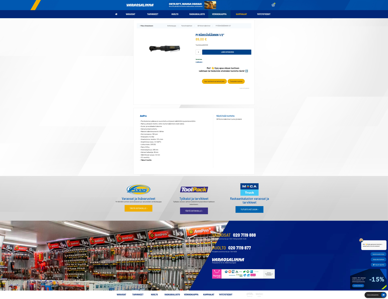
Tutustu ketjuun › (249, 209)
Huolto (174, 14)
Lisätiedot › (199, 62)
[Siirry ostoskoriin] (273, 6)
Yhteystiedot (263, 14)
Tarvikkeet (152, 14)
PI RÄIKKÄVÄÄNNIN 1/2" (223, 26)
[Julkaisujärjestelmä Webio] (259, 296)
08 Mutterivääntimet (204, 26)
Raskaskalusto (197, 14)
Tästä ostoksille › (138, 208)
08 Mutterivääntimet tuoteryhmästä (229, 119)
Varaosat (130, 14)
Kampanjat (241, 14)
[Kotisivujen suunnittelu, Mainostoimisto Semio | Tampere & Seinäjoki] (251, 296)
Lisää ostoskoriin (227, 52)
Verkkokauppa (219, 14)
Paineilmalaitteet (186, 26)
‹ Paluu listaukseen (146, 26)
